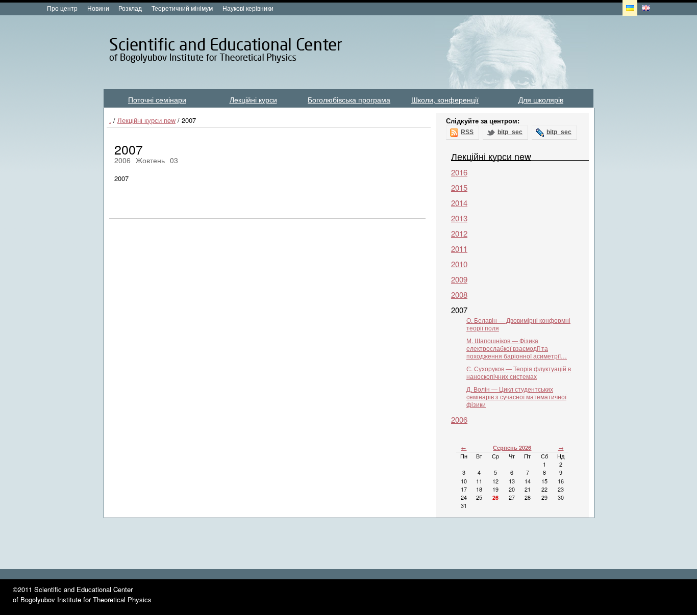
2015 (459, 187)
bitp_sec (509, 132)
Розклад (130, 8)
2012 (459, 233)
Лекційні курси (253, 99)
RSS (467, 132)
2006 (459, 419)
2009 (459, 279)
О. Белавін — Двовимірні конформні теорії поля (518, 324)
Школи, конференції (445, 99)
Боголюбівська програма (349, 99)
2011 (459, 248)
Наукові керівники (247, 8)
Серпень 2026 (512, 447)
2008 (459, 294)
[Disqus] (267, 356)
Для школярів (540, 99)
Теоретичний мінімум (182, 8)
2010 (459, 264)
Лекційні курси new (146, 120)
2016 (459, 172)
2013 (459, 218)
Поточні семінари (157, 99)
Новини (98, 8)
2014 (459, 202)
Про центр (62, 8)
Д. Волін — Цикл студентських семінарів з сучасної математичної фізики (516, 396)
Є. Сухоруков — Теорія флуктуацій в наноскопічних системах (518, 372)
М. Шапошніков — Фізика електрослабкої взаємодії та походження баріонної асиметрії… (516, 348)
